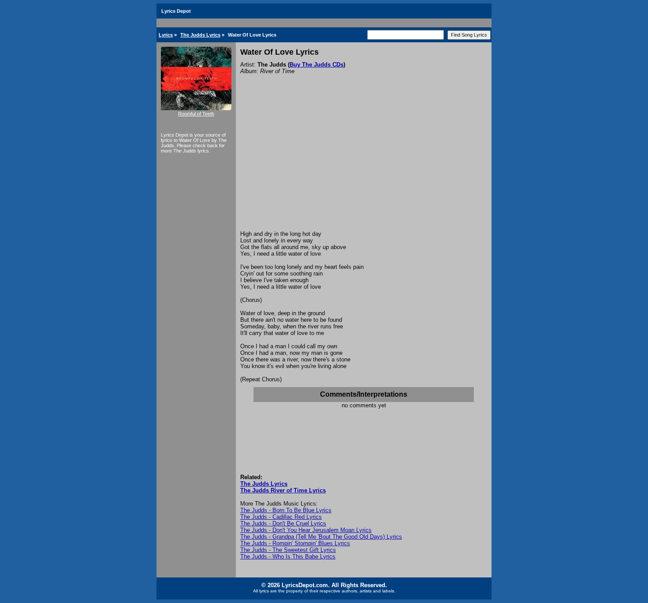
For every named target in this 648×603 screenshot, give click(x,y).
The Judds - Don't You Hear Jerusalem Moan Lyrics (306, 530)
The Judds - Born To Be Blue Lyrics (285, 510)
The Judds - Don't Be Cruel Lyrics (283, 523)
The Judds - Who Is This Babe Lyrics (287, 556)
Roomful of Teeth (196, 113)
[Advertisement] (364, 164)
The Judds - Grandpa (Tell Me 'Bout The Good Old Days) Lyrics (321, 536)
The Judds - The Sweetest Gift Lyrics (288, 550)
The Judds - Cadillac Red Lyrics (281, 517)
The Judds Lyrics (200, 34)
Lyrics (166, 34)
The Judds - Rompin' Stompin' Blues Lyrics (295, 543)
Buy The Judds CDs (316, 64)
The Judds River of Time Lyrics (283, 490)
